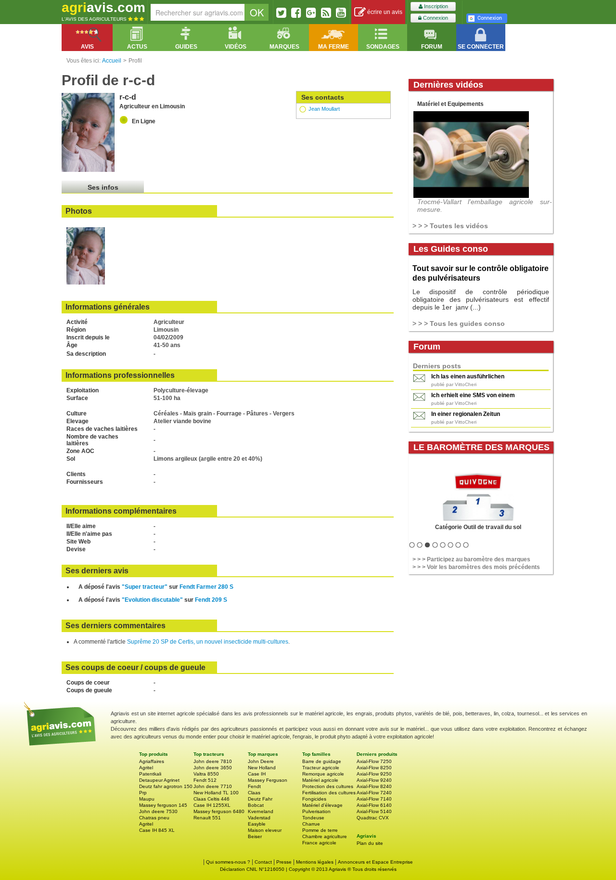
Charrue (311, 824)
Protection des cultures (327, 786)
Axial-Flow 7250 (374, 761)
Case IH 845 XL (157, 830)
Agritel (146, 767)
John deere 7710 (212, 786)
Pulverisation (316, 811)
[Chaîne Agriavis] (341, 12)
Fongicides (314, 799)
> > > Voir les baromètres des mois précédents (476, 567)
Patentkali (150, 773)
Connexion (435, 18)
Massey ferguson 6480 (218, 811)
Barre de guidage (321, 761)
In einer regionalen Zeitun (465, 414)
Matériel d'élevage (322, 805)
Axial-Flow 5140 (374, 811)
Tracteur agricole (320, 767)
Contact (263, 862)
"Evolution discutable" (152, 599)
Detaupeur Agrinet (159, 780)
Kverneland (260, 811)
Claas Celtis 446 (211, 799)
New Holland (262, 767)
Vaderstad (259, 817)
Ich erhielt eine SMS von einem (473, 395)
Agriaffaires (151, 761)
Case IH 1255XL (212, 805)
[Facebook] (296, 12)
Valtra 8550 (206, 773)
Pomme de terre (320, 830)
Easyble (257, 824)
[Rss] (326, 12)
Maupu (146, 799)
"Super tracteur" (144, 586)
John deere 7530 (158, 811)
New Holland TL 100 (216, 792)
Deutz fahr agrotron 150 (165, 786)
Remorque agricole (323, 773)
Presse (284, 862)
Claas (254, 792)
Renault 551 (207, 817)
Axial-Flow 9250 (374, 773)
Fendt (254, 786)
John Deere (261, 761)
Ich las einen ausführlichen (467, 376)
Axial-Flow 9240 (374, 780)
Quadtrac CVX (373, 817)
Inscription (435, 6)
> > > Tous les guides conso (458, 323)
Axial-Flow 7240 (374, 792)
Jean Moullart (324, 109)
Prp (143, 792)
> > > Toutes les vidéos (450, 226)
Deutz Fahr (260, 799)
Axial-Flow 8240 (374, 786)
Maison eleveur (265, 830)
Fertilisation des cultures (329, 792)
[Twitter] (281, 12)
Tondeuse (313, 817)
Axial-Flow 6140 (374, 805)
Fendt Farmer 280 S (206, 586)
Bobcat (256, 805)
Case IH (257, 773)
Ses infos (103, 187)
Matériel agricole (320, 780)
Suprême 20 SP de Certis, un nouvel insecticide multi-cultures (207, 641)
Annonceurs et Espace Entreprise (375, 862)
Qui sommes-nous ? (228, 862)
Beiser (255, 836)
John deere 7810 (212, 761)
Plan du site (370, 843)
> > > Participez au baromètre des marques (471, 559)
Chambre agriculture (324, 836)
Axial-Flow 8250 (374, 767)
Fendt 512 (205, 780)
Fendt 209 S (211, 599)
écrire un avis (384, 12)
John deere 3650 (212, 767)
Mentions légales (315, 862)
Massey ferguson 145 (163, 805)
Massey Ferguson (267, 780)
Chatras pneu (154, 817)
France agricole (319, 842)
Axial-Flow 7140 (374, 799)
